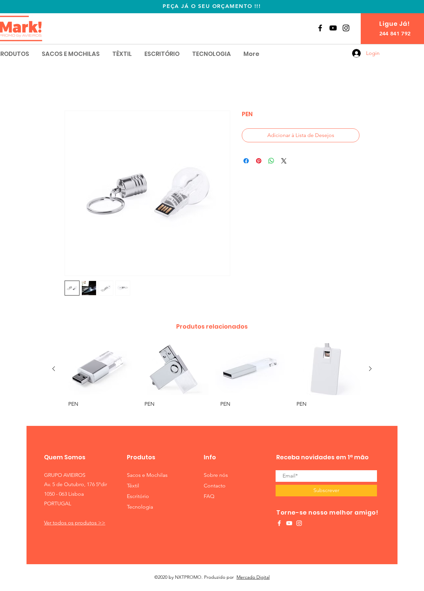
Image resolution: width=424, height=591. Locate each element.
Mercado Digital (253, 577)
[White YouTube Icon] (289, 523)
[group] (212, 382)
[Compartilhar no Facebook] (246, 161)
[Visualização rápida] (98, 369)
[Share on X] (284, 161)
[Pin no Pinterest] (259, 161)
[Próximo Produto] (370, 369)
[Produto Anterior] (54, 369)
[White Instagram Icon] (299, 523)
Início (71, 87)
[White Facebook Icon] (279, 523)
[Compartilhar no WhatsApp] (271, 161)
